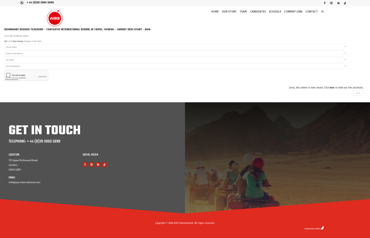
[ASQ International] (54, 18)
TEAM (243, 11)
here (332, 87)
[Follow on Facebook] (324, 3)
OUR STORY (229, 11)
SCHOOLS (275, 11)
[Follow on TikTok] (345, 3)
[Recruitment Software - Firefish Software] (314, 228)
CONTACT (312, 11)
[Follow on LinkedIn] (338, 3)
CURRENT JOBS (293, 11)
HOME (215, 11)
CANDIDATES (258, 11)
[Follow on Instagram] (331, 3)
